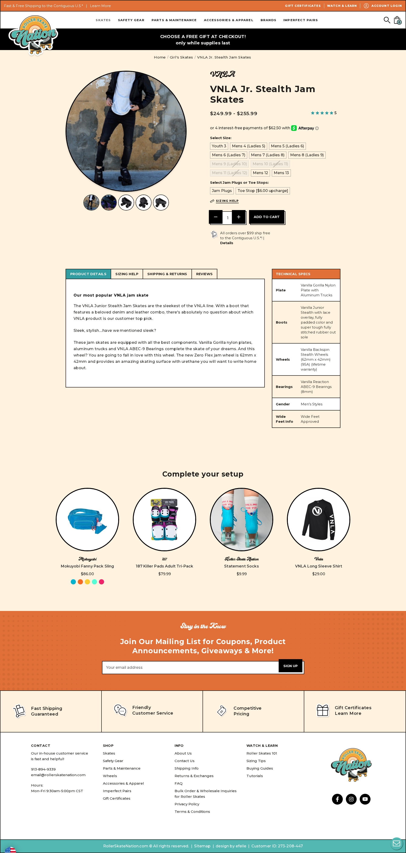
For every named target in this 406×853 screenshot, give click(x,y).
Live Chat (396, 843)
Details (226, 243)
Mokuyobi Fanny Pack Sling (87, 566)
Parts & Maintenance (174, 20)
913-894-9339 (43, 769)
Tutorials (254, 776)
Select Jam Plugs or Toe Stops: (239, 182)
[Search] (387, 20)
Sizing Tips (256, 761)
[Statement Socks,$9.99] (241, 519)
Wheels (110, 776)
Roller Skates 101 (261, 753)
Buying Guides (259, 768)
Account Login (386, 6)
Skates (103, 20)
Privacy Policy (187, 804)
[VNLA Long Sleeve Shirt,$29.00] (318, 519)
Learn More (100, 6)
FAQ (179, 783)
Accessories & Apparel (229, 20)
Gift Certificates (303, 6)
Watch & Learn (342, 6)
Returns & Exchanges (194, 776)
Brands (268, 20)
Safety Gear (131, 20)
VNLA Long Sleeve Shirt (318, 566)
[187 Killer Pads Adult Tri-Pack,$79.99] (164, 519)
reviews (204, 274)
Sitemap (202, 846)
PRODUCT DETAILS (88, 274)
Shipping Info (187, 768)
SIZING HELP (126, 274)
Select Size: (220, 138)
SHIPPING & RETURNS (167, 274)
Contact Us (185, 761)
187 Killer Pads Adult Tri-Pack (164, 566)
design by (225, 846)
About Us (183, 753)
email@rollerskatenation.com (58, 775)
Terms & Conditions (192, 811)
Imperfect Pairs (300, 20)
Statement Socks (241, 566)
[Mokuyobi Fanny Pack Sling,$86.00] (87, 519)
